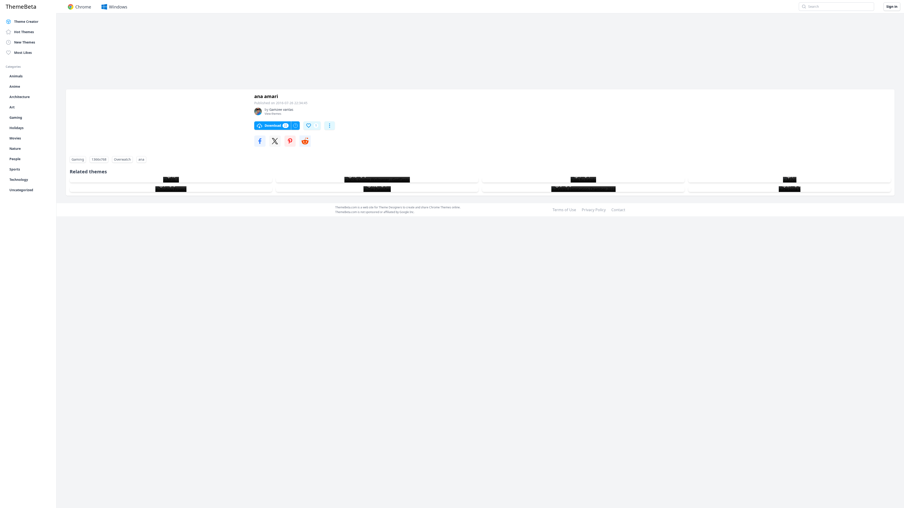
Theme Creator (26, 21)
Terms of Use (564, 209)
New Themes (24, 42)
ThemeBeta (21, 6)
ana (141, 159)
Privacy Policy (594, 209)
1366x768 (99, 159)
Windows (118, 7)
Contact (618, 209)
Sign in (891, 6)
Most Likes (23, 52)
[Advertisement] (207, 54)
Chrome (83, 7)
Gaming (78, 159)
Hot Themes (24, 32)
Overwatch (122, 159)
